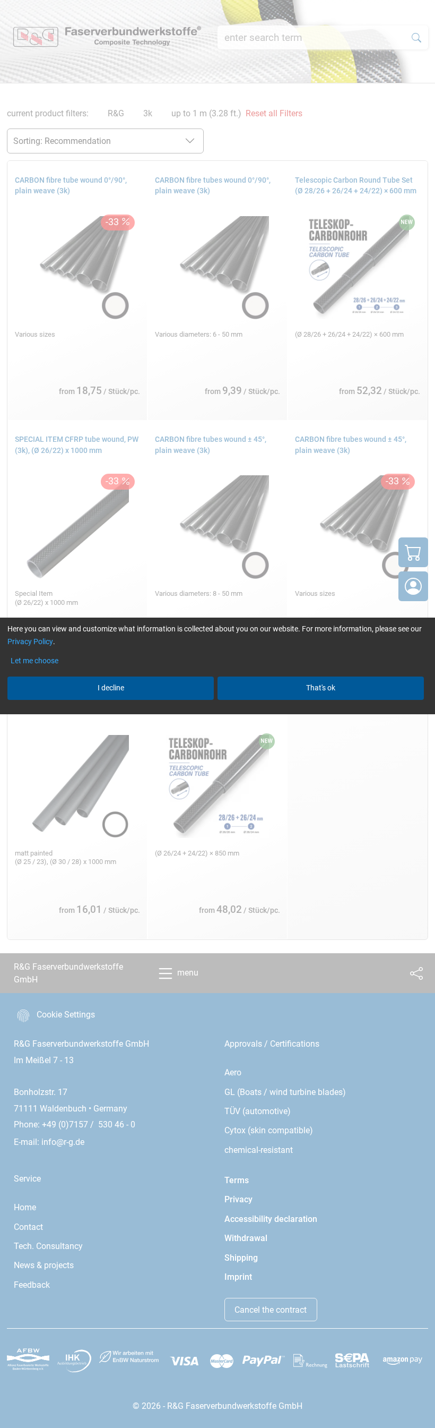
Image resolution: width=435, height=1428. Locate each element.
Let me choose (34, 660)
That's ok (320, 687)
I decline (111, 687)
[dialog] (217, 714)
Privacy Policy (30, 641)
